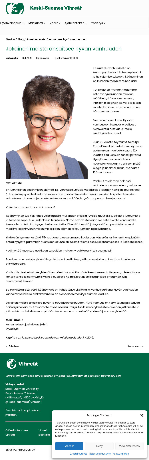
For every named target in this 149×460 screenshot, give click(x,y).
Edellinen (14, 346)
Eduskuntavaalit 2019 (66, 58)
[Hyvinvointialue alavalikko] (23, 23)
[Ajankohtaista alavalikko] (86, 23)
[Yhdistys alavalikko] (104, 23)
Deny (99, 445)
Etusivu (10, 39)
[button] (142, 415)
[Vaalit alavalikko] (59, 23)
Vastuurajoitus (120, 453)
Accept (69, 445)
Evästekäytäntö (78, 453)
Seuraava (133, 346)
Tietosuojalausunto (100, 453)
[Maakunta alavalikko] (44, 23)
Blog (21, 39)
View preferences (129, 445)
